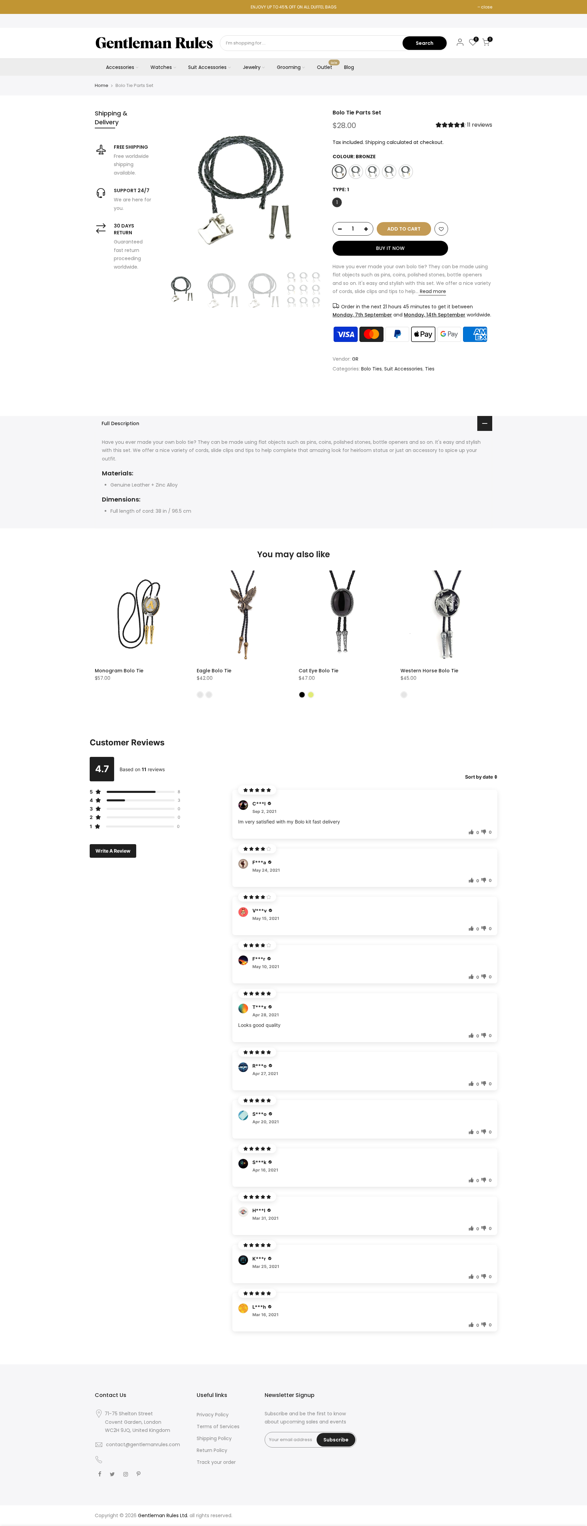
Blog (349, 67)
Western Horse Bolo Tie (429, 670)
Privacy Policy (213, 1414)
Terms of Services (218, 1426)
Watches (161, 67)
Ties (429, 369)
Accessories (120, 67)
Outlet (327, 66)
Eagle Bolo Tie (214, 670)
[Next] (310, 189)
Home (101, 86)
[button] (464, 125)
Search (424, 43)
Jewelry (252, 67)
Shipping (375, 142)
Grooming (289, 67)
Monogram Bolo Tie (119, 670)
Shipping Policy (214, 1438)
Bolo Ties (371, 369)
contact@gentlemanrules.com (143, 1444)
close (486, 7)
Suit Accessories (207, 67)
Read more (432, 291)
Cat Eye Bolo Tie (318, 670)
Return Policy (212, 1450)
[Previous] (174, 189)
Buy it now (390, 248)
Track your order (216, 1462)
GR (355, 359)
